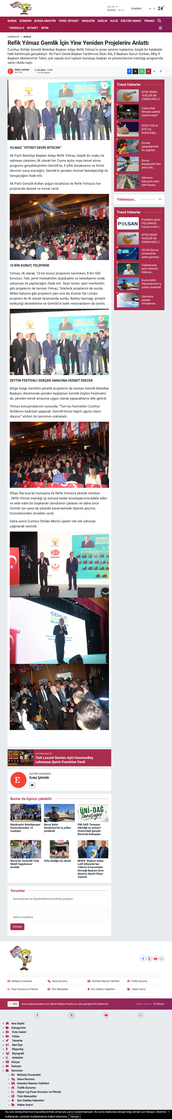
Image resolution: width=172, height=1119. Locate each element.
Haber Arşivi (138, 989)
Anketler (17, 1057)
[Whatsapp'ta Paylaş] (142, 71)
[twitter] (72, 1015)
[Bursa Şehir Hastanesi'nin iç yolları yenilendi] (59, 812)
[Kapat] (170, 1112)
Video (15, 1036)
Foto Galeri (18, 1032)
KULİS (114, 20)
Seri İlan (17, 1045)
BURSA (12, 20)
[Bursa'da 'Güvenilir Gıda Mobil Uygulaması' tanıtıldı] (25, 849)
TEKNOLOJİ (16, 28)
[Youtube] (155, 958)
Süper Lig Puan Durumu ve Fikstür (39, 1092)
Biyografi (17, 1053)
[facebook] (37, 1015)
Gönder (17, 926)
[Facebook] (143, 958)
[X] (149, 958)
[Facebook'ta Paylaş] (129, 71)
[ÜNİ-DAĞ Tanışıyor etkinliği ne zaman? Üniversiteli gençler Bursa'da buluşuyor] (93, 812)
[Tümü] (160, 199)
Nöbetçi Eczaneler (22, 981)
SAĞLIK (102, 20)
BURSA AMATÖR (45, 20)
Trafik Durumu (139, 981)
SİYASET (32, 28)
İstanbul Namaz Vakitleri (106, 981)
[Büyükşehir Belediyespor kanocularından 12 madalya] (25, 812)
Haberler (13, 36)
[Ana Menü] (160, 28)
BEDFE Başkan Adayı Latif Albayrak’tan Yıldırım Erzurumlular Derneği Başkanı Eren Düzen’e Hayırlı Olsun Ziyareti (91, 868)
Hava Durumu (59, 981)
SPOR (45, 28)
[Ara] (160, 20)
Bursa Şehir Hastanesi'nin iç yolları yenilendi (57, 827)
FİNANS (149, 20)
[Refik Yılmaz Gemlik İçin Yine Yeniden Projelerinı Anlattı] (59, 110)
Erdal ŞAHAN (39, 778)
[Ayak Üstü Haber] (20, 8)
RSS (14, 1003)
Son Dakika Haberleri (103, 989)
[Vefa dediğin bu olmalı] (59, 849)
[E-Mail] (32, 785)
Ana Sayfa (17, 1023)
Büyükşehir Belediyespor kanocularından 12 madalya (25, 827)
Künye (15, 1062)
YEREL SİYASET (69, 20)
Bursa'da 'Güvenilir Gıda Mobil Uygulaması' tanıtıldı (24, 864)
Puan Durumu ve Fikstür (24, 989)
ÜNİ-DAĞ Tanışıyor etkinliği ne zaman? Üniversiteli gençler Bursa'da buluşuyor (89, 829)
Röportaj (17, 1049)
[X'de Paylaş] (135, 71)
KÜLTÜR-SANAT (131, 20)
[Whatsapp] (161, 958)
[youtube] (106, 1015)
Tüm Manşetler (59, 989)
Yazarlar (17, 1040)
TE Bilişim (158, 1003)
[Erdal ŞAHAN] (18, 779)
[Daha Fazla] (148, 71)
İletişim (16, 1066)
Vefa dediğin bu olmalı (57, 860)
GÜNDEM (25, 20)
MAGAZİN (88, 20)
